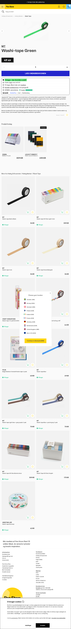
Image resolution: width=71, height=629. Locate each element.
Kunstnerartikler (40, 553)
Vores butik (5, 560)
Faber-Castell (40, 576)
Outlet (38, 563)
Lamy (37, 574)
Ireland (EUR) (30, 314)
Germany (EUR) (31, 322)
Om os (4, 558)
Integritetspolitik (7, 577)
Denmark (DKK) (31, 307)
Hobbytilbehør (19, 16)
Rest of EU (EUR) (31, 333)
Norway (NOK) (31, 303)
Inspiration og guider (8, 566)
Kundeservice (6, 554)
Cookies (4, 579)
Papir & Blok (39, 559)
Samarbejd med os (7, 568)
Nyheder (38, 565)
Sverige (38, 594)
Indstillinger (28, 625)
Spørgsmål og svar (7, 556)
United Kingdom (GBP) (33, 329)
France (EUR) (30, 318)
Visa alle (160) (40, 582)
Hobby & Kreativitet (7, 16)
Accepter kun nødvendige (58, 618)
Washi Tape (28, 16)
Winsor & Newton (41, 580)
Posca (37, 578)
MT (3, 46)
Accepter (42, 625)
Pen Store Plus (6, 564)
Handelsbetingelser (7, 575)
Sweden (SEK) (31, 299)
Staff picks (39, 567)
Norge (37, 596)
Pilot (37, 572)
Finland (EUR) (30, 310)
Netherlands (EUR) (32, 325)
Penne (37, 557)
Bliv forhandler (6, 570)
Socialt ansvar (6, 572)
